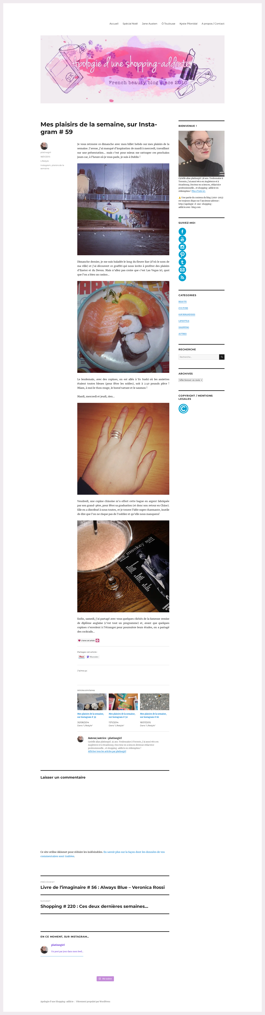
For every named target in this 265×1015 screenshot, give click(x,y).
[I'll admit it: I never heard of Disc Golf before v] (52, 967)
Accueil (113, 23)
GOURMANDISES (187, 314)
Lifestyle (44, 161)
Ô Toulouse (168, 23)
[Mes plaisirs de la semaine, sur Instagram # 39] (92, 701)
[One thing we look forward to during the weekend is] (79, 967)
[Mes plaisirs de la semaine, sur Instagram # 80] (154, 701)
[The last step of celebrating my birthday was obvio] (157, 967)
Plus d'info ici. (198, 191)
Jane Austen (149, 23)
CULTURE (183, 308)
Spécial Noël (130, 23)
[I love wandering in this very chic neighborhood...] (105, 967)
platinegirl (45, 152)
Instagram (45, 165)
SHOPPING (184, 327)
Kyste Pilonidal (188, 23)
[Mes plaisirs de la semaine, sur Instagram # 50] (123, 701)
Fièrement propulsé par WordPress (93, 1001)
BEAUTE (183, 301)
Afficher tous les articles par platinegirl (107, 751)
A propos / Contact (213, 23)
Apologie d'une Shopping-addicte (56, 1001)
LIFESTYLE (184, 321)
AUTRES (183, 334)
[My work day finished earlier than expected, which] (131, 967)
